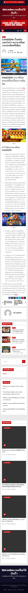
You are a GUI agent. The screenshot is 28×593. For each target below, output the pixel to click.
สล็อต (4, 37)
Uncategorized (7, 428)
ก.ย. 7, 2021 (15, 343)
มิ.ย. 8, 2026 (7, 558)
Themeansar (14, 586)
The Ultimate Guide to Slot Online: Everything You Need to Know (13, 485)
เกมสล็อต (11, 23)
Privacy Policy (21, 589)
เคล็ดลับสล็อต (8, 25)
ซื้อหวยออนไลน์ (19, 25)
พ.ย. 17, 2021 (15, 333)
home (15, 589)
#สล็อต (20, 52)
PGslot (13, 25)
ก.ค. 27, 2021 (15, 353)
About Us (10, 589)
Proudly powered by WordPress (9, 585)
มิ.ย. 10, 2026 (7, 489)
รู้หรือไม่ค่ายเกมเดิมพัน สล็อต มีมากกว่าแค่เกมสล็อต (18, 341)
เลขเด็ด (23, 23)
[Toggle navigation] (18, 31)
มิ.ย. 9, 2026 (7, 524)
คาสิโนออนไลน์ (17, 23)
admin (11, 50)
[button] (21, 30)
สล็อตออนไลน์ (5, 23)
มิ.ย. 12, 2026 (7, 454)
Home (5, 589)
